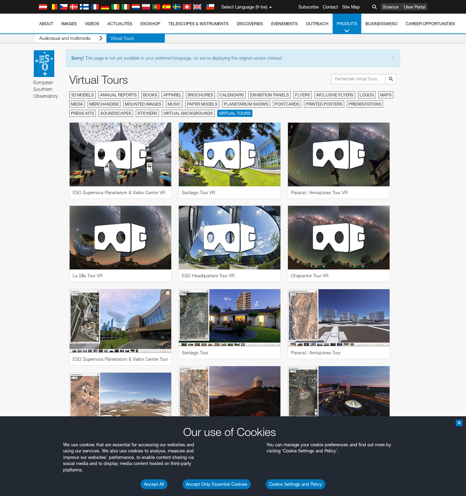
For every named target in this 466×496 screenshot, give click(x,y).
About (46, 23)
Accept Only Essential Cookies (216, 484)
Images (69, 23)
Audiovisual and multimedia (64, 38)
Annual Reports (118, 94)
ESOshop (150, 23)
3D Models (82, 94)
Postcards (287, 104)
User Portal (414, 7)
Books (150, 94)
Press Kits (82, 113)
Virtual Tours (122, 38)
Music (174, 104)
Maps (386, 94)
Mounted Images (143, 104)
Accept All (154, 484)
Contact (330, 7)
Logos (367, 94)
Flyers (302, 94)
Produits (347, 23)
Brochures (200, 94)
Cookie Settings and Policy (295, 484)
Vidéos (92, 23)
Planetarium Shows (246, 104)
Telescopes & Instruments (199, 23)
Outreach (317, 23)
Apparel (172, 94)
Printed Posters (324, 104)
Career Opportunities (430, 23)
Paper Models (202, 104)
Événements (284, 23)
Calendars (231, 94)
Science (390, 7)
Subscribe (308, 7)
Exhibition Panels (269, 94)
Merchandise (104, 104)
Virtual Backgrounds (188, 113)
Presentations (365, 104)
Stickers (147, 113)
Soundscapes (115, 113)
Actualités (119, 23)
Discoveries (250, 23)
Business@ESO (381, 23)
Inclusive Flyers (334, 94)
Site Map (351, 7)
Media (77, 104)
